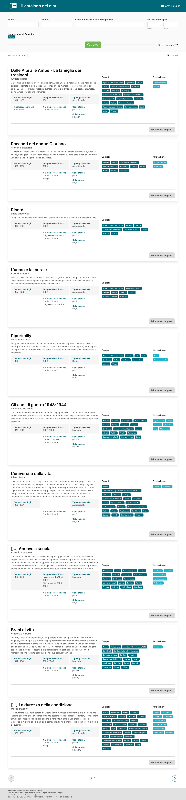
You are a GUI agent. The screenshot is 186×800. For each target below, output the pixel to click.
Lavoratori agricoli (109, 583)
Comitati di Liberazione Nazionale (126, 651)
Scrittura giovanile (160, 360)
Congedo (141, 716)
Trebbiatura (124, 170)
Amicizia (129, 356)
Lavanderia (124, 166)
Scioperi (115, 587)
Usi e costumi (137, 360)
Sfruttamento (158, 733)
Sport (142, 107)
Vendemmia (158, 166)
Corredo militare (140, 421)
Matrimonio (107, 663)
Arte (137, 356)
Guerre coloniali (108, 99)
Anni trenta (157, 571)
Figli (113, 728)
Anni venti (168, 571)
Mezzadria (138, 99)
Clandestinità (126, 421)
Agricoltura (130, 83)
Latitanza (157, 716)
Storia (138, 437)
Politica (113, 433)
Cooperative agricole (120, 720)
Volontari (114, 111)
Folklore (138, 225)
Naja (155, 429)
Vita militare (164, 429)
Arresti (117, 571)
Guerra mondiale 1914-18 (112, 95)
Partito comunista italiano (137, 507)
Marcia (138, 429)
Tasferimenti (158, 583)
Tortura (116, 667)
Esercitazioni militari (133, 288)
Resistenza (132, 433)
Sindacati (139, 515)
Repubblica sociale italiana (112, 107)
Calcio (105, 87)
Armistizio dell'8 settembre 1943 (134, 647)
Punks (156, 356)
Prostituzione (124, 511)
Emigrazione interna (110, 655)
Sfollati (156, 87)
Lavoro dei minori (117, 503)
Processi (106, 587)
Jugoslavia (157, 647)
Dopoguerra (166, 712)
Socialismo (138, 587)
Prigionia (135, 663)
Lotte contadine (159, 575)
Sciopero (106, 515)
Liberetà (157, 487)
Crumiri (156, 712)
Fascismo (115, 91)
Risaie (145, 511)
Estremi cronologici (157, 19)
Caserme (115, 421)
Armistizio (157, 425)
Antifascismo (107, 571)
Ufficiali (125, 667)
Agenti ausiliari (159, 421)
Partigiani (121, 507)
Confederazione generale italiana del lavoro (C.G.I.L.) (121, 491)
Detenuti (116, 575)
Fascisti (134, 425)
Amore (139, 83)
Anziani (105, 487)
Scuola (105, 170)
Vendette (169, 733)
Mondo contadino (160, 83)
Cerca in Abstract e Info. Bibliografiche (94, 19)
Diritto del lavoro (140, 575)
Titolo (11, 19)
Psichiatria (136, 511)
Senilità (114, 170)
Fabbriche (116, 495)
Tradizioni (125, 360)
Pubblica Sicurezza (110, 296)
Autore (45, 19)
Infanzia (127, 499)
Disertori (106, 425)
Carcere (142, 571)
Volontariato (167, 487)
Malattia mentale (133, 503)
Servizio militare (131, 107)
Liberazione (168, 425)
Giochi (114, 162)
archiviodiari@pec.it (33, 795)
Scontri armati (159, 728)
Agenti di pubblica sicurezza (113, 83)
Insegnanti (137, 499)
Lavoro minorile (116, 737)
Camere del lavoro (129, 571)
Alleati (169, 421)
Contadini (135, 87)
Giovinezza (107, 360)
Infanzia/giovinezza (124, 99)
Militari (105, 103)
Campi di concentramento (120, 87)
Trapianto (123, 296)
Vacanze (106, 364)
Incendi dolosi (129, 579)
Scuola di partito (126, 515)
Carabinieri (107, 651)
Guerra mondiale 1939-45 (133, 95)
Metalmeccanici (108, 507)
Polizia (11, 37)
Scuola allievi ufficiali (110, 437)
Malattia (106, 233)
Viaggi (105, 111)
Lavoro (134, 166)
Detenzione (126, 575)
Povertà (144, 741)
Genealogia (126, 91)
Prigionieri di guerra (126, 103)
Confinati (131, 716)
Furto (144, 356)
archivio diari (172, 5)
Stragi (138, 745)
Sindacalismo (126, 587)
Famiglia (106, 91)
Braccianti (134, 712)
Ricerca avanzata (166, 45)
